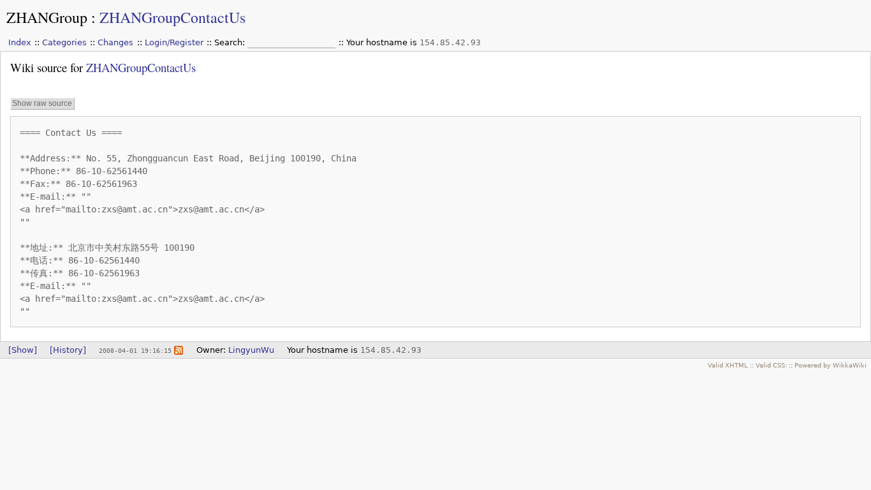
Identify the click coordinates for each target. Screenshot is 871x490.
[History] (68, 350)
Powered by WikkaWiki (830, 365)
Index (19, 42)
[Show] (22, 350)
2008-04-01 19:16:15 (135, 350)
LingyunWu (251, 350)
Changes (115, 42)
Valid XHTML (728, 365)
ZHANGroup (46, 17)
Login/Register (174, 42)
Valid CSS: (771, 365)
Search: (230, 42)
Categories (64, 42)
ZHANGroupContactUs (172, 17)
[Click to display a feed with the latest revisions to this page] (178, 350)
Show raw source (42, 103)
